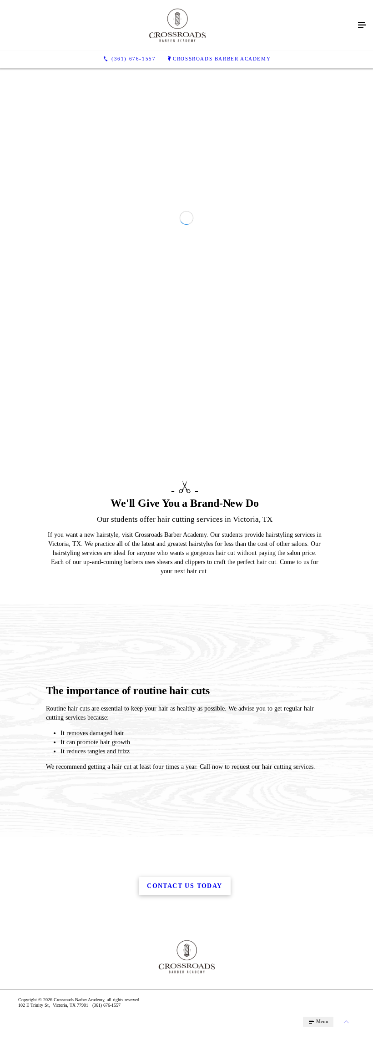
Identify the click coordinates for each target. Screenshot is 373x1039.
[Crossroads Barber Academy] (177, 25)
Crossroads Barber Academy (222, 58)
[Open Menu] (362, 25)
